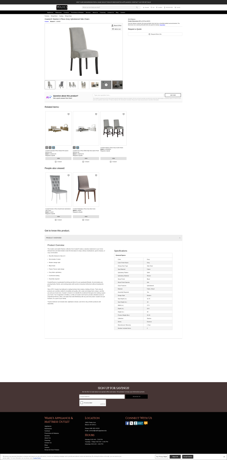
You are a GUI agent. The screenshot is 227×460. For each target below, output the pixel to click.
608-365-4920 (94, 428)
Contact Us (111, 12)
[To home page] (62, 7)
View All (117, 85)
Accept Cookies (187, 456)
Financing (102, 12)
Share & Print (117, 25)
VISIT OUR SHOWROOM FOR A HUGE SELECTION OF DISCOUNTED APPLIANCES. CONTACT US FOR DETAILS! (113, 2)
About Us (95, 12)
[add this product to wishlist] (68, 114)
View (58, 158)
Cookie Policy (37, 458)
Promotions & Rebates (77, 12)
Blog (117, 12)
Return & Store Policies (52, 450)
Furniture (66, 12)
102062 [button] (58, 21)
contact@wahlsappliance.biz (98, 431)
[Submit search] (137, 7)
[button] (144, 7)
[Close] (224, 457)
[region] (113, 457)
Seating (61, 16)
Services (88, 12)
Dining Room (54, 16)
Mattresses (58, 12)
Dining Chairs (68, 16)
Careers (123, 12)
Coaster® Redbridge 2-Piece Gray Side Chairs (84, 209)
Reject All (175, 456)
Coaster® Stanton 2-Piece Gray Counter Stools (111, 147)
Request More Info (156, 34)
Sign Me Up (136, 396)
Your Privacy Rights (161, 456)
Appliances (50, 12)
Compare (59, 161)
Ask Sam (173, 95)
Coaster (47, 21)
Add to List (118, 29)
